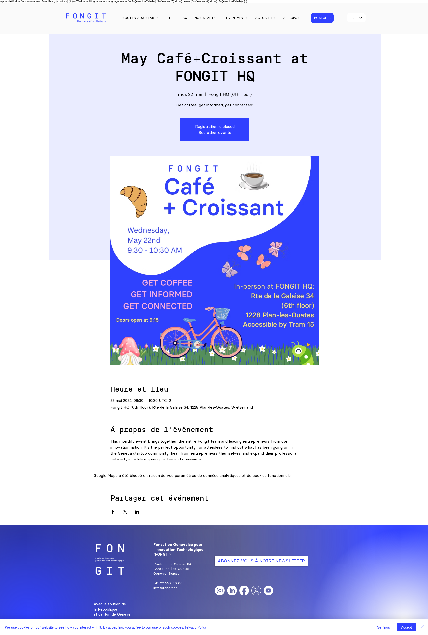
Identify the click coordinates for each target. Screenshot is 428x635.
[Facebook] (244, 590)
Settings (383, 627)
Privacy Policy (196, 627)
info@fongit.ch (165, 588)
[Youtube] (268, 590)
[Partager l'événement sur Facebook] (112, 512)
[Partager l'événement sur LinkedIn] (137, 512)
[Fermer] (422, 627)
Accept (406, 627)
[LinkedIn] (232, 590)
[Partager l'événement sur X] (125, 512)
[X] (256, 590)
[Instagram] (220, 590)
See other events (215, 132)
